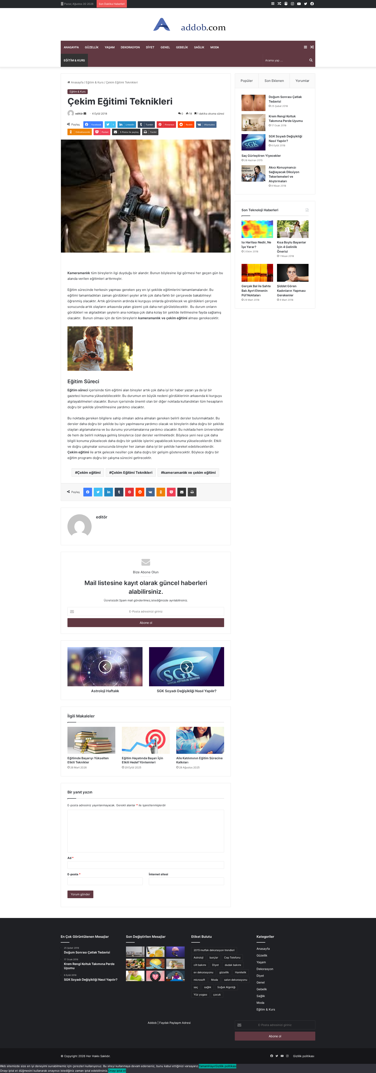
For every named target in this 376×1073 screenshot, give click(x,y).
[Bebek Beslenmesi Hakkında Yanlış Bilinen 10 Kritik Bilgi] (135, 976)
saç (196, 987)
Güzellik (92, 47)
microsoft (199, 979)
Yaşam (110, 47)
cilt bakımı (200, 965)
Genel (165, 47)
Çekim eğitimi (89, 472)
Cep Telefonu (232, 957)
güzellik (224, 972)
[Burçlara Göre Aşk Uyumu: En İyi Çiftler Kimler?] (155, 976)
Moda (214, 47)
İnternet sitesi (158, 874)
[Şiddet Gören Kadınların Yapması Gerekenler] (293, 273)
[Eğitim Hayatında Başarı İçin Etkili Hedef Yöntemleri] (146, 740)
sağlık (207, 987)
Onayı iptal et (117, 1070)
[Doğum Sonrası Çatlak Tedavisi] (253, 103)
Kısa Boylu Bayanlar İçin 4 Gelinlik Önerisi (291, 246)
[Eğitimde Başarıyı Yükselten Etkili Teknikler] (91, 740)
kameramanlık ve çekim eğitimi (189, 472)
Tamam (203, 1066)
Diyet (150, 47)
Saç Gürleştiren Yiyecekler (262, 155)
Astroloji (198, 957)
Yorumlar (302, 81)
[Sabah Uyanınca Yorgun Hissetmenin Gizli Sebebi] (175, 976)
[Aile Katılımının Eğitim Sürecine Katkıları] (200, 740)
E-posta (74, 874)
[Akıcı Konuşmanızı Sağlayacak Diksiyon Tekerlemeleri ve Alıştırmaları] (253, 173)
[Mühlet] (188, 24)
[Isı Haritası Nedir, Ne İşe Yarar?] (257, 229)
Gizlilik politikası (303, 1056)
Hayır (211, 1066)
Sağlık (199, 47)
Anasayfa (71, 47)
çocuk (217, 994)
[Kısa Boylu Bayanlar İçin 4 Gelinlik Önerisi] (293, 229)
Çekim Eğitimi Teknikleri (131, 472)
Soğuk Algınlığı (226, 987)
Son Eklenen (274, 81)
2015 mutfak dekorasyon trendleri (214, 950)
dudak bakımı (233, 965)
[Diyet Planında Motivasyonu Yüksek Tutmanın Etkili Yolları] (135, 964)
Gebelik (182, 47)
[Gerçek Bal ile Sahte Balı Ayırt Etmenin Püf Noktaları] (257, 273)
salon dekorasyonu (235, 979)
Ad (70, 858)
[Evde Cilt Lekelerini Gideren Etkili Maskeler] (155, 951)
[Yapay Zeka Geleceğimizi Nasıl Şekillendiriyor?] (175, 951)
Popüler (247, 81)
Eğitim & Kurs (74, 60)
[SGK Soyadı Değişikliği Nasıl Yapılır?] (253, 142)
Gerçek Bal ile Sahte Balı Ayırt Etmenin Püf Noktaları (256, 290)
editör (79, 113)
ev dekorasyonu (203, 972)
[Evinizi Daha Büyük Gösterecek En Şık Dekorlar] (135, 951)
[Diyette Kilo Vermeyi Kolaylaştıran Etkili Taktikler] (155, 964)
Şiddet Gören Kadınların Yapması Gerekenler (291, 290)
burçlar (214, 957)
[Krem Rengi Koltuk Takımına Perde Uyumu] (253, 122)
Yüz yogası (200, 994)
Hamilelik (240, 972)
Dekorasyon (130, 47)
